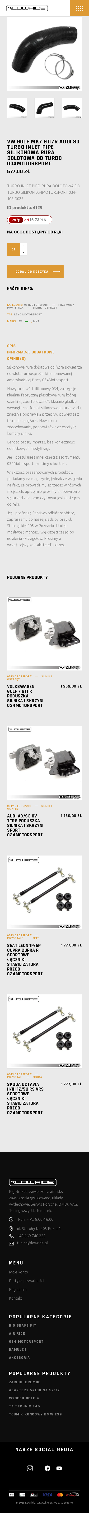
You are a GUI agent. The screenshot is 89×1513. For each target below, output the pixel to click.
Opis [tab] (11, 346)
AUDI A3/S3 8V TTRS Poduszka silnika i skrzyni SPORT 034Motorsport (25, 825)
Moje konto (18, 1272)
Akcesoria (19, 1357)
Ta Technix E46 (24, 1406)
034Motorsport (36, 305)
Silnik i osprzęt (45, 308)
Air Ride (17, 1333)
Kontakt (15, 1298)
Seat (36, 938)
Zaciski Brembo (25, 1382)
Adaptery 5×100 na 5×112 (34, 1390)
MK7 (36, 321)
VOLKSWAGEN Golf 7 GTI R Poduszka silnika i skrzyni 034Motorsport (25, 696)
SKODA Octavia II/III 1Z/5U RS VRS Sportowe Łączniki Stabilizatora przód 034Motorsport (25, 1098)
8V (20, 321)
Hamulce (18, 1349)
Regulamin (18, 1289)
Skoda (37, 1077)
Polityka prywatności (26, 1281)
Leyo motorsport (28, 315)
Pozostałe (15, 938)
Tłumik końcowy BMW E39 (35, 1414)
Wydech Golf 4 (24, 1398)
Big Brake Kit (23, 1325)
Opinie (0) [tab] (16, 359)
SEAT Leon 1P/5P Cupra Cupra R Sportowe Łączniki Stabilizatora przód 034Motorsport (25, 959)
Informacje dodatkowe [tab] (30, 352)
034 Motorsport (26, 1341)
